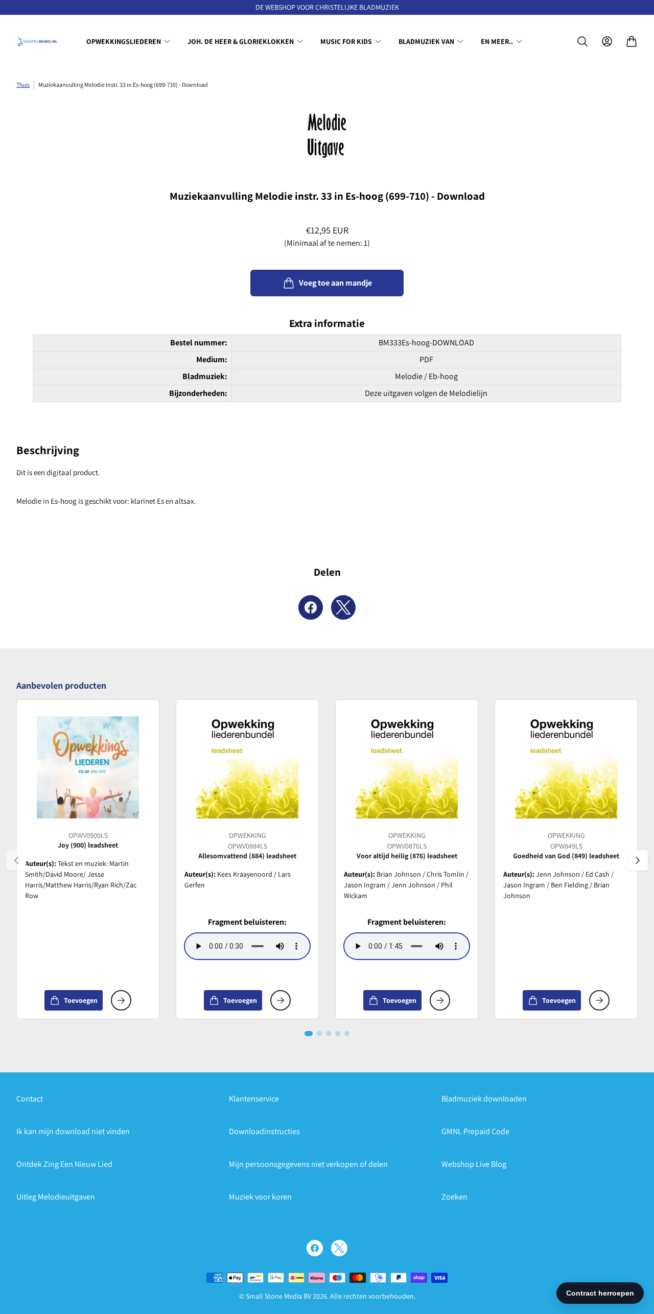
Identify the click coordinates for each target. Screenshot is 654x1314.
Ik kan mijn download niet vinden (73, 1131)
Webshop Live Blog (473, 1164)
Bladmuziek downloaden (484, 1098)
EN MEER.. (497, 41)
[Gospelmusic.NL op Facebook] (315, 1248)
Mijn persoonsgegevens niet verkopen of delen (308, 1164)
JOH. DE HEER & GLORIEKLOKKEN (241, 41)
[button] (309, 1033)
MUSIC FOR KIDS (346, 41)
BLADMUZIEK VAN (426, 41)
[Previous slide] (16, 860)
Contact (29, 1098)
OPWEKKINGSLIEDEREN (123, 41)
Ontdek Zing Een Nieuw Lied (64, 1164)
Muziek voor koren (260, 1196)
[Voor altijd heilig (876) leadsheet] (407, 767)
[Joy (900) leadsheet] (88, 767)
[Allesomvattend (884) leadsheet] (247, 767)
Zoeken (454, 1196)
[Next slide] (637, 860)
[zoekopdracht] (582, 41)
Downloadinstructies (264, 1131)
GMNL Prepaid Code (475, 1131)
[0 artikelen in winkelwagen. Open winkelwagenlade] (631, 41)
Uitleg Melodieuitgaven (55, 1196)
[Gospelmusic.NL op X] (339, 1248)
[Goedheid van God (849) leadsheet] (566, 767)
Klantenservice (254, 1098)
